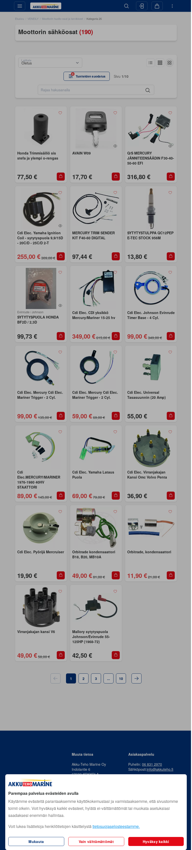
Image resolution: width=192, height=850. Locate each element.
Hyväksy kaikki (156, 841)
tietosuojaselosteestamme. (116, 826)
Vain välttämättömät (96, 841)
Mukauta (36, 841)
